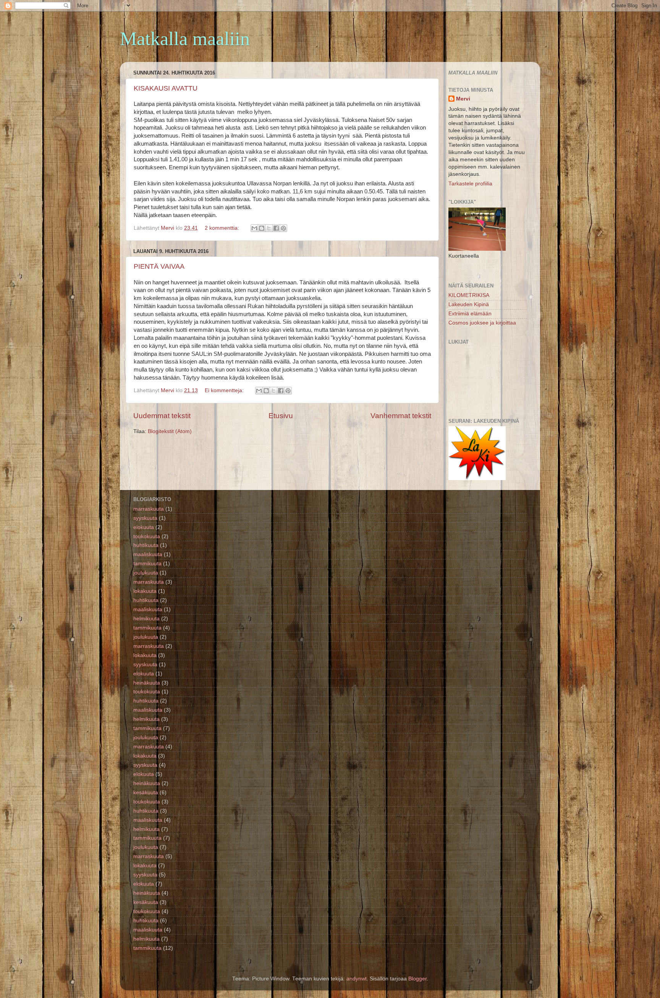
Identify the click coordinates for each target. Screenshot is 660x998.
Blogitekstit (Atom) (170, 431)
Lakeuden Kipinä (468, 304)
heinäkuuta (146, 683)
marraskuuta (148, 509)
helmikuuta (146, 619)
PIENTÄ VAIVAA (159, 266)
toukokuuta (146, 536)
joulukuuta (145, 573)
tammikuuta (147, 563)
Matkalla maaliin (185, 38)
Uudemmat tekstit (162, 416)
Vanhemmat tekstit (400, 416)
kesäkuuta (145, 792)
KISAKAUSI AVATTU (165, 88)
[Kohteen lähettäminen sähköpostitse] (254, 228)
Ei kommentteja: (225, 390)
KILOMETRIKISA (468, 295)
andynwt (356, 979)
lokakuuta (145, 591)
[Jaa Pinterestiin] (283, 228)
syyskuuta (145, 518)
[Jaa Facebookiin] (276, 228)
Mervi (463, 99)
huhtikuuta (146, 545)
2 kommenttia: (223, 228)
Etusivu (281, 416)
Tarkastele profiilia (470, 184)
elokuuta (143, 527)
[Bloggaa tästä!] (261, 228)
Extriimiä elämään (470, 313)
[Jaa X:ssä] (269, 228)
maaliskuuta (147, 554)
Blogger (417, 979)
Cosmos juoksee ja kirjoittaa (482, 323)
